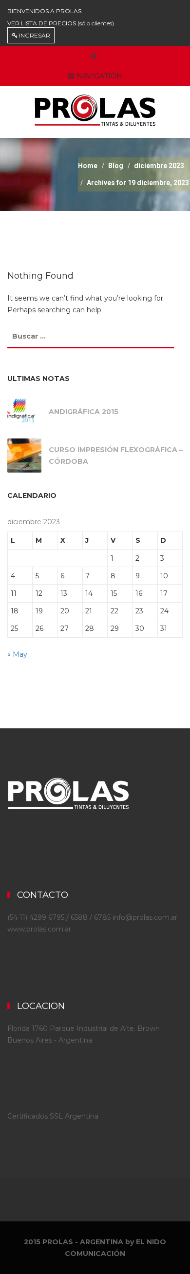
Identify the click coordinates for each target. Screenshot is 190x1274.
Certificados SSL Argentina (52, 1116)
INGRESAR (34, 35)
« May (17, 654)
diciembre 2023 (159, 166)
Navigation (99, 76)
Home (87, 166)
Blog (115, 166)
